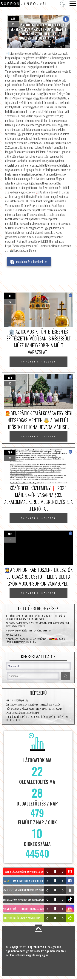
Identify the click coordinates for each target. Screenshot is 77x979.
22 (10, 302)
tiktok (70, 899)
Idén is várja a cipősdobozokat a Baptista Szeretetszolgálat (34, 708)
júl (10, 296)
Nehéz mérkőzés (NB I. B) (17, 700)
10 (10, 383)
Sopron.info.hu (37, 947)
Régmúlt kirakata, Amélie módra (31, 909)
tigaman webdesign (17, 951)
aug (13, 18)
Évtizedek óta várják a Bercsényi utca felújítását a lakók (33, 704)
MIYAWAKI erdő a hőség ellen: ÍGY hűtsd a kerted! (28, 630)
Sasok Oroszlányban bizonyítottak (22, 712)
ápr (10, 452)
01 (10, 540)
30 (10, 458)
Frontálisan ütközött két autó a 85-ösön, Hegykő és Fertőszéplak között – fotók (37, 718)
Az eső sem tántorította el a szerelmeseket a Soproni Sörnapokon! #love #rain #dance (37, 625)
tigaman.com (53, 951)
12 (13, 24)
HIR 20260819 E (13, 634)
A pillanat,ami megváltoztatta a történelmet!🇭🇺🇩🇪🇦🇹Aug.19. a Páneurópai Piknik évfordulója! (35, 640)
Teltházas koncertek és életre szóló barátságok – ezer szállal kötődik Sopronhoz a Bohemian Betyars (36, 617)
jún (10, 377)
